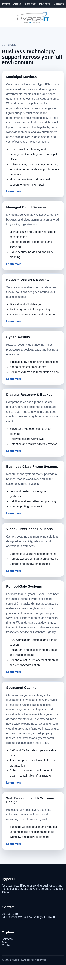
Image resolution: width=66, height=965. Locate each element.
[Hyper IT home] (33, 17)
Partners (44, 3)
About (17, 3)
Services (30, 3)
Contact (59, 3)
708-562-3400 (10, 913)
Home (6, 3)
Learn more (13, 191)
